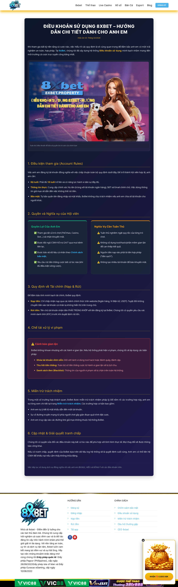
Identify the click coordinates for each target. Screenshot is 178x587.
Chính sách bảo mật (128, 508)
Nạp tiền (75, 518)
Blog (149, 5)
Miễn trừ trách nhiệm (69, 403)
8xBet (62, 50)
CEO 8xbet (123, 529)
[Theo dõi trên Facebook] (70, 537)
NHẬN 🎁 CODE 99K (159, 576)
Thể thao (90, 5)
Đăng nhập (76, 513)
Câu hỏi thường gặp (128, 524)
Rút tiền (75, 524)
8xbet (78, 5)
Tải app (74, 529)
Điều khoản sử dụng (128, 513)
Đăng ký (75, 508)
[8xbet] (24, 5)
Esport (140, 5)
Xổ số (118, 5)
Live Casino (105, 5)
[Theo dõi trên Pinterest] (75, 537)
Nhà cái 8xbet (28, 529)
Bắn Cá (129, 5)
